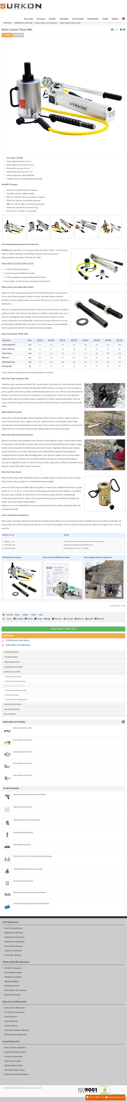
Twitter (29, 619)
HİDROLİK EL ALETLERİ (23, 23)
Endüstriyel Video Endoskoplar (16, 1074)
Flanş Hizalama (10, 1017)
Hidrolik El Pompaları (12, 968)
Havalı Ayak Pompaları (13, 973)
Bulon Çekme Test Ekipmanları (18, 645)
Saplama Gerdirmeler (13, 951)
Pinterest (100, 619)
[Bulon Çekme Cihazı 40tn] (63, 154)
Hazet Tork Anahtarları (13, 928)
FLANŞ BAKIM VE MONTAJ (13, 667)
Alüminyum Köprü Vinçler (14, 1070)
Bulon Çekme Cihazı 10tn (22, 728)
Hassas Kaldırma (11, 1026)
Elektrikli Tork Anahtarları (14, 942)
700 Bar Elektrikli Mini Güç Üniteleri (26, 820)
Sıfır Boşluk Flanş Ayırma (14, 1012)
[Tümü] (123, 722)
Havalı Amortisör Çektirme (23, 833)
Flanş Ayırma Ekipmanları (14, 1002)
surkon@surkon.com (116, 1097)
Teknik (105, 19)
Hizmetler (64, 19)
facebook (19, 619)
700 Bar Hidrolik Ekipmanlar (15, 962)
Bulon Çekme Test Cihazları (46, 23)
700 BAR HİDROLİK (11, 657)
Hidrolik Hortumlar (11, 986)
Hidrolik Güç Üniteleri (13, 977)
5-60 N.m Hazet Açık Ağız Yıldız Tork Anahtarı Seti (31, 904)
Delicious (80, 619)
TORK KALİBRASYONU (12, 662)
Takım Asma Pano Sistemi (22, 807)
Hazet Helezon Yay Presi (21, 845)
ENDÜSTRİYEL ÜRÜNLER (12, 704)
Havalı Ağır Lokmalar (12, 955)
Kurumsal (41, 19)
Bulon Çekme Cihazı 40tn (70, 23)
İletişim (115, 19)
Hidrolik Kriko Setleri (13, 677)
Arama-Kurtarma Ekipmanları (16, 700)
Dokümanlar (93, 19)
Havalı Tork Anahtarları (13, 946)
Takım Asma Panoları (12, 1061)
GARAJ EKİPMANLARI (12, 709)
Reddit (90, 619)
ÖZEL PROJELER (9, 714)
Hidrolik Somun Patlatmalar (16, 690)
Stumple (69, 619)
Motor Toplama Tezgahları (15, 1048)
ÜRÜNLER (7, 23)
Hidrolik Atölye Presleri (13, 1066)
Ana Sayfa (28, 19)
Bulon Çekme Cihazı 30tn (22, 752)
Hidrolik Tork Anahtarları (14, 937)
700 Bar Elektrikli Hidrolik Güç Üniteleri (28, 869)
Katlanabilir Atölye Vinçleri (15, 1052)
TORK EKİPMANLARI (11, 652)
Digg (48, 619)
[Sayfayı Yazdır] (112, 29)
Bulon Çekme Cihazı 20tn (22, 740)
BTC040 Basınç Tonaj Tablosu (17, 640)
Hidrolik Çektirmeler (12, 995)
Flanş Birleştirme (11, 1021)
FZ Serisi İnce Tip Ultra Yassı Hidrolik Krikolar (29, 892)
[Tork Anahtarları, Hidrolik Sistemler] (21, 10)
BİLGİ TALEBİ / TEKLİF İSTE (63, 629)
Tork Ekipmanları (10, 922)
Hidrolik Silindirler (11, 982)
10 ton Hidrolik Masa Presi (23, 881)
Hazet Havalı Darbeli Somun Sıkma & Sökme (29, 795)
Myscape (58, 619)
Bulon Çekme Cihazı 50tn (22, 775)
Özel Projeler (78, 19)
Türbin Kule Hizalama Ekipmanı (16, 1030)
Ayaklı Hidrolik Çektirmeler (16, 681)
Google (39, 619)
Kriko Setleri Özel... (13, 695)
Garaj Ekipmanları (11, 1041)
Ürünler (52, 19)
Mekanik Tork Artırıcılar (13, 933)
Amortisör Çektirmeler (13, 1057)
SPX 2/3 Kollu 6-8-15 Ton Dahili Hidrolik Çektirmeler (32, 856)
